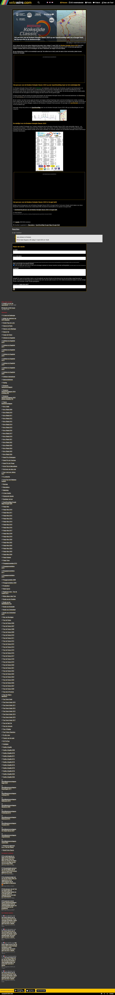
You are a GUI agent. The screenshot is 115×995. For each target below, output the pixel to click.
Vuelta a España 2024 (9, 774)
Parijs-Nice (6, 506)
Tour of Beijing (7, 729)
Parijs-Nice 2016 (7, 527)
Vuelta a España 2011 (9, 756)
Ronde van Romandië (8, 606)
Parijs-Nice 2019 (7, 536)
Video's (97, 3)
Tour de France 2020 (8, 665)
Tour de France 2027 (8, 686)
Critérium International (9, 376)
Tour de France (7, 620)
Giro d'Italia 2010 (7, 412)
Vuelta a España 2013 (9, 762)
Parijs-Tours (6, 560)
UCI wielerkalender (77, 3)
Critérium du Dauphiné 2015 (8, 364)
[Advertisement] (49, 69)
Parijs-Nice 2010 (7, 509)
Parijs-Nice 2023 (7, 545)
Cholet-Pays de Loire (9, 323)
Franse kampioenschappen (7, 402)
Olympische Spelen (8, 496)
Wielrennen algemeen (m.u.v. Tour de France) (8, 846)
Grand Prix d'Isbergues (9, 457)
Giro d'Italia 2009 (7, 409)
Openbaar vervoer (8, 499)
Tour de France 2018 (8, 659)
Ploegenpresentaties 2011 (8, 571)
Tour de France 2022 (8, 671)
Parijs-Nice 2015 (7, 524)
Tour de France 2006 (8, 623)
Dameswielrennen (8, 379)
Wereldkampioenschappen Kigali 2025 (9, 782)
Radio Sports (6, 589)
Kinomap (5, 484)
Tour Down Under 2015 (9, 717)
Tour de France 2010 (8, 635)
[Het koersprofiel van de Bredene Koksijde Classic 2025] (46, 120)
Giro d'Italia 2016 (7, 430)
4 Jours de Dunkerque (9, 315)
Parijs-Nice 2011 (7, 512)
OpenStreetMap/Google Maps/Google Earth (48, 225)
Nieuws (64, 3)
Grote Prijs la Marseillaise (10, 466)
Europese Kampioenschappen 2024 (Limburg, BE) (8, 391)
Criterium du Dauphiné (9, 338)
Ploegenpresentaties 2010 (8, 567)
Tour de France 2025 (8, 680)
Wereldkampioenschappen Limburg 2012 (9, 794)
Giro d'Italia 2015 (7, 427)
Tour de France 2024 (8, 677)
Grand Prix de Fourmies (9, 460)
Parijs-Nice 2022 (7, 542)
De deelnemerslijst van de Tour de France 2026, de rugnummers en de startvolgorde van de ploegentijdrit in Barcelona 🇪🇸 (9, 880)
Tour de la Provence (8, 692)
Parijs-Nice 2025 (7, 551)
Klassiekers (31, 225)
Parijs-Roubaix (7, 557)
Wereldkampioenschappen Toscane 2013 (9, 824)
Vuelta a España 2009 (9, 750)
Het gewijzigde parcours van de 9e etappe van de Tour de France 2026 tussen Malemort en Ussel (9, 870)
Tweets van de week (8, 738)
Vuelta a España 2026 (9, 777)
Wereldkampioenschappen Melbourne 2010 (9, 800)
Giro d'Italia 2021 (7, 439)
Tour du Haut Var (7, 723)
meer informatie (41, 990)
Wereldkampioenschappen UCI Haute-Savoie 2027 (9, 830)
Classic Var (6, 332)
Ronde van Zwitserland (9, 609)
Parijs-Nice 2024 (7, 548)
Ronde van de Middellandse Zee (7, 603)
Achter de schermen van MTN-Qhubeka (9, 319)
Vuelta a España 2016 (9, 771)
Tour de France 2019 (8, 662)
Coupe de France (7, 335)
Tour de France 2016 (8, 653)
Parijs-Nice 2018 (7, 533)
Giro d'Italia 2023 (7, 445)
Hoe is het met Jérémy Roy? (8, 473)
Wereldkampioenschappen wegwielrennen (9, 836)
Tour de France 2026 (8, 683)
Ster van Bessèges (8, 617)
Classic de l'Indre (7, 326)
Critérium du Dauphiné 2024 (8, 368)
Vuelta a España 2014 (9, 765)
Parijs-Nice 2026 (7, 554)
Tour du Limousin (7, 726)
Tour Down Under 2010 (9, 702)
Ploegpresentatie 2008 (9, 580)
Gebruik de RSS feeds (9, 308)
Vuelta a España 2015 (9, 768)
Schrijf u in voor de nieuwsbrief (7, 304)
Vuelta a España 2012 (9, 759)
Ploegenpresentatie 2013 (10, 563)
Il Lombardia (6, 477)
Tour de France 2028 (8, 689)
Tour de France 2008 (8, 629)
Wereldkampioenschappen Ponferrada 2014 (9, 812)
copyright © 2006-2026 (7, 993)
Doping (5, 382)
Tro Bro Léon (6, 735)
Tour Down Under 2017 (9, 720)
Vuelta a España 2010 (9, 753)
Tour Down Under (7, 699)
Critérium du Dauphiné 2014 (8, 359)
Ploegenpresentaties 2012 (8, 576)
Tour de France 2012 (8, 641)
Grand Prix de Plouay (8, 463)
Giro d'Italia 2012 (7, 418)
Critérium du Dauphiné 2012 (8, 350)
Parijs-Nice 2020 (7, 539)
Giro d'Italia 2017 (7, 433)
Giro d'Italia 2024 (7, 448)
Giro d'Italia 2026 (7, 454)
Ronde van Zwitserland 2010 (8, 613)
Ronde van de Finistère (9, 599)
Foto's (89, 3)
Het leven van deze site (9, 469)
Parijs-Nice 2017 (7, 530)
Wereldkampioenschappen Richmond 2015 (9, 818)
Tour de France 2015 (8, 650)
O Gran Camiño (7, 493)
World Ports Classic (8, 850)
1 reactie (17, 222)
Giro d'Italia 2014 (7, 424)
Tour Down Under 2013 (9, 711)
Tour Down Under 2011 (9, 705)
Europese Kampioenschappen (7, 386)
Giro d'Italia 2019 (7, 436)
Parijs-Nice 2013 (7, 518)
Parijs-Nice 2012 (7, 515)
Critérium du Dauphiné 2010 (8, 341)
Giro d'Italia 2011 (7, 415)
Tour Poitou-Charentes (9, 732)
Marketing (5, 490)
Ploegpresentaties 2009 (9, 583)
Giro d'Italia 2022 (7, 442)
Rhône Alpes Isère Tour (9, 596)
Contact (111, 993)
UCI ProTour (6, 741)
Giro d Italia (6, 406)
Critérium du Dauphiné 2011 (8, 346)
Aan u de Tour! (108, 3)
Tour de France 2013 (8, 644)
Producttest (6, 586)
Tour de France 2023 (8, 674)
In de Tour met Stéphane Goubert (9, 480)
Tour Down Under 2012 (9, 708)
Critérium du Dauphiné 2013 (8, 355)
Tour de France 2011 (8, 638)
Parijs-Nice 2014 (7, 521)
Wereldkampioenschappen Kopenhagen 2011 (9, 788)
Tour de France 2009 (8, 632)
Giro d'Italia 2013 (7, 421)
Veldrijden (5, 744)
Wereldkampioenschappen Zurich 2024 (9, 842)
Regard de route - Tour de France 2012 (9, 592)
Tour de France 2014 (8, 647)
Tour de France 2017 (8, 656)
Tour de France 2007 (8, 626)
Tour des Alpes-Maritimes (7, 695)
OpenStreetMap (36, 107)
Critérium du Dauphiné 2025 (8, 372)
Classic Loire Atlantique (9, 329)
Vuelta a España (7, 747)
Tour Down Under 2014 (9, 714)
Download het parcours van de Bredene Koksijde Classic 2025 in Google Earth (36, 209)
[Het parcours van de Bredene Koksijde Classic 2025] (63, 115)
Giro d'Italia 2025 (7, 451)
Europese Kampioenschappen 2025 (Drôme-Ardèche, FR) (8, 397)
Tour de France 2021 (8, 668)
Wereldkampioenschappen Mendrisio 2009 (9, 806)
